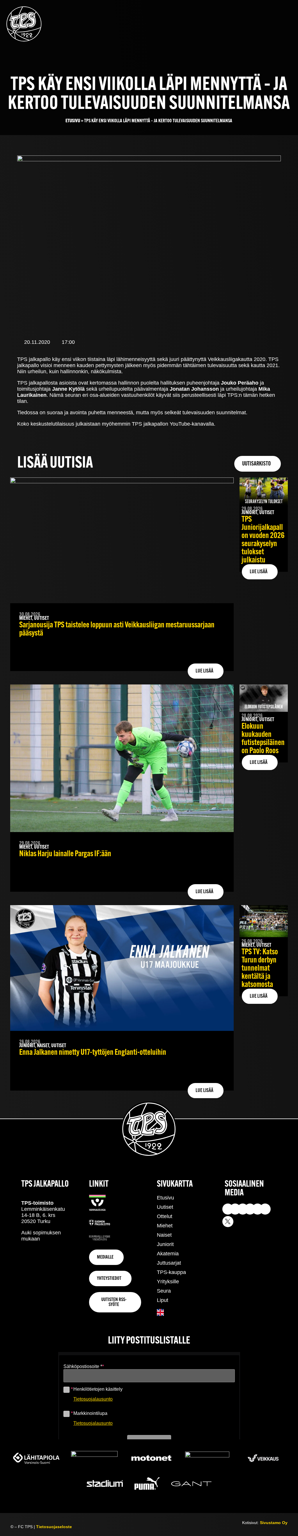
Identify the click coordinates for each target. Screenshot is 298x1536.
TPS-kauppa (171, 1272)
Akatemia (168, 1254)
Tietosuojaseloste (54, 1526)
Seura (164, 1291)
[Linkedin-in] (257, 1209)
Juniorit (165, 1244)
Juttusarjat (169, 1263)
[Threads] (265, 1209)
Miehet (165, 1226)
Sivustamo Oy (274, 1522)
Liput (162, 1300)
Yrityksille (168, 1281)
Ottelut (164, 1216)
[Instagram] (227, 1209)
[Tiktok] (242, 1209)
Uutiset (165, 1207)
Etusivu (72, 120)
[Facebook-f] (250, 1209)
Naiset (164, 1235)
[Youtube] (235, 1209)
